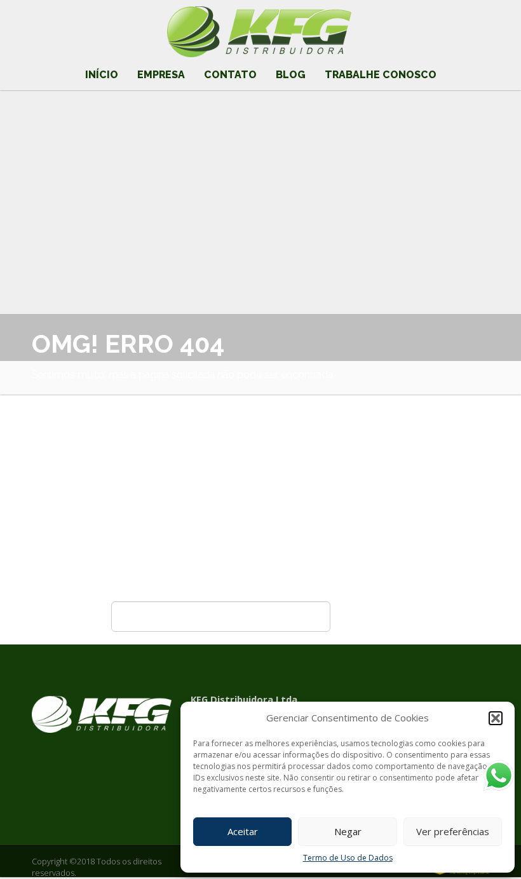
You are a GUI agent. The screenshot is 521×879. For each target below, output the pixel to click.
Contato (230, 75)
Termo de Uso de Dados (348, 857)
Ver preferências (452, 831)
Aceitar (242, 831)
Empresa (161, 75)
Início (101, 75)
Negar (348, 831)
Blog (291, 75)
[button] (495, 718)
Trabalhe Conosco (380, 75)
